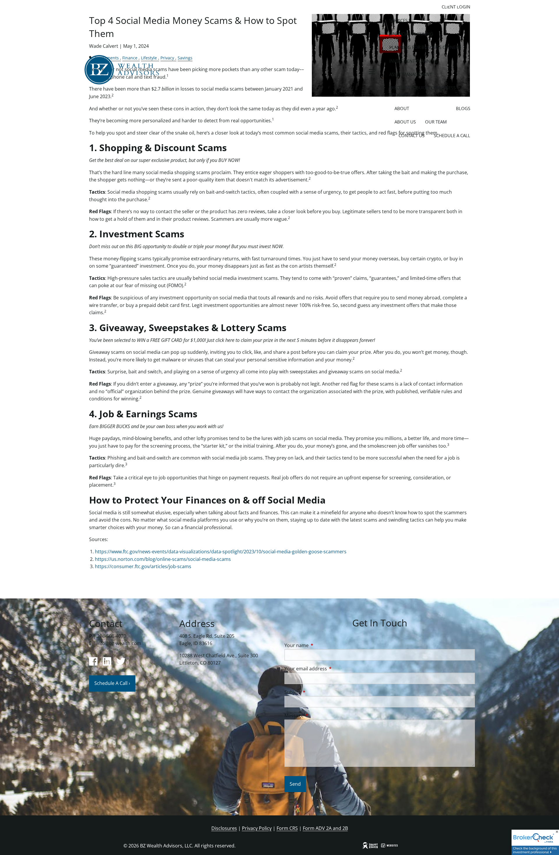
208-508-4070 (111, 636)
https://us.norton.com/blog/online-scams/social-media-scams (163, 559)
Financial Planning (411, 34)
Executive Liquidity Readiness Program (422, 91)
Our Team (436, 122)
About (402, 108)
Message (317, 715)
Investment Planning (413, 61)
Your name (319, 645)
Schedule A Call (452, 135)
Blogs (463, 108)
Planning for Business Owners (425, 47)
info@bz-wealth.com (119, 643)
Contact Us (411, 135)
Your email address (329, 668)
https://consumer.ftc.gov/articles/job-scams (143, 566)
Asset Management (410, 74)
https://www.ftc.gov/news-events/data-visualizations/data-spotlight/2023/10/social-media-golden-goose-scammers (220, 551)
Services (398, 20)
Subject (316, 692)
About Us (405, 122)
